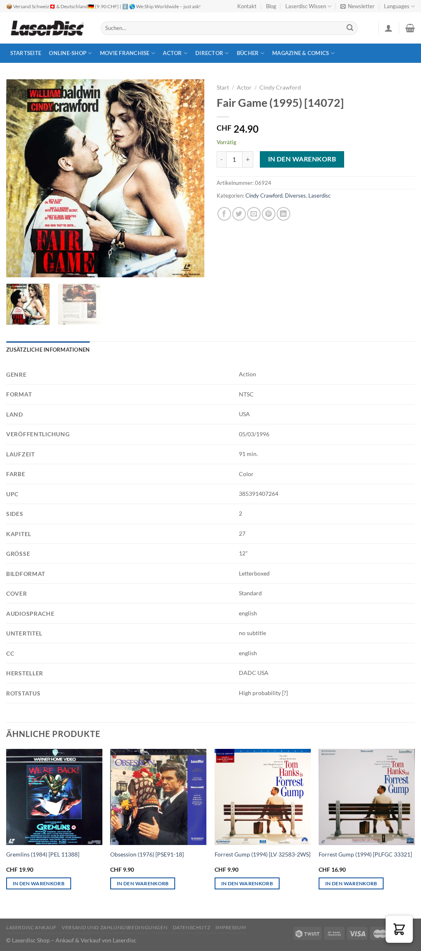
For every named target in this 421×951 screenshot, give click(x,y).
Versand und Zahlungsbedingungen (114, 927)
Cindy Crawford (280, 87)
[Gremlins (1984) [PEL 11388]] (54, 797)
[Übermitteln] (350, 28)
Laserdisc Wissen (305, 6)
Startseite (26, 53)
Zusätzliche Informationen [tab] (48, 349)
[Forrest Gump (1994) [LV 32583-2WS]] (263, 797)
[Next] (190, 178)
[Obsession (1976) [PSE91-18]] (158, 797)
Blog (271, 6)
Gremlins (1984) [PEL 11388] (42, 854)
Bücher (248, 53)
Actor (172, 53)
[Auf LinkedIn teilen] (283, 214)
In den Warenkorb (302, 159)
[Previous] (20, 178)
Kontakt (247, 6)
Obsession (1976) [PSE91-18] (147, 854)
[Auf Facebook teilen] (224, 214)
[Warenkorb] (410, 28)
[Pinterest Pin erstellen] (268, 214)
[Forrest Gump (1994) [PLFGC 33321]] (367, 797)
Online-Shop (67, 53)
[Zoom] (17, 268)
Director (209, 53)
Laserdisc (319, 195)
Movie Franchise (125, 53)
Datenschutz (191, 927)
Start (223, 87)
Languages (396, 6)
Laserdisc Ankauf (31, 927)
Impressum (230, 927)
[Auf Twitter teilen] (239, 214)
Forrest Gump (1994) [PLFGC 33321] (365, 854)
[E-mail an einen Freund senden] (254, 214)
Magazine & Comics (300, 53)
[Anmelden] (388, 28)
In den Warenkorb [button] (39, 883)
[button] (399, 929)
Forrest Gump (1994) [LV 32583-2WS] (262, 854)
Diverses (295, 195)
